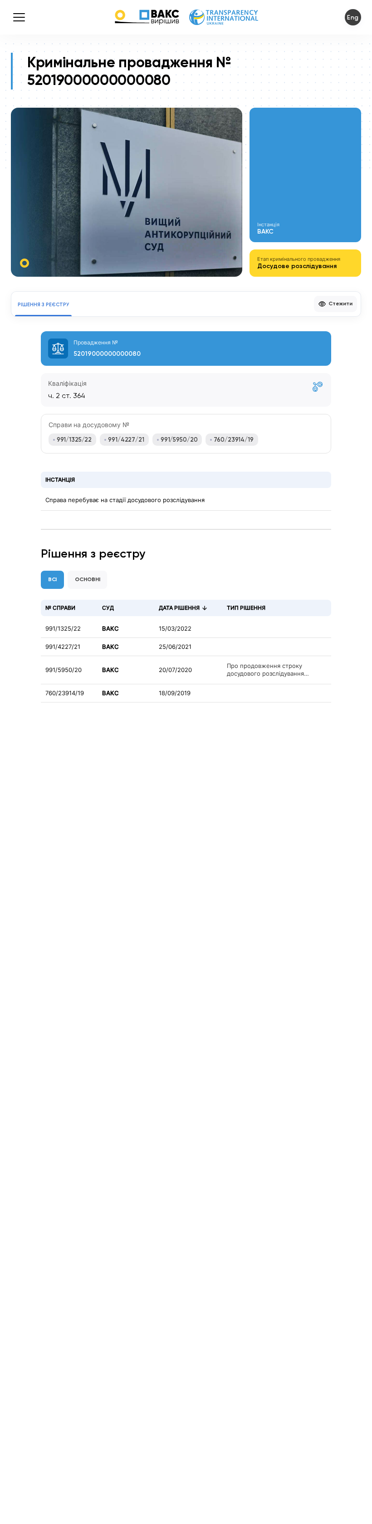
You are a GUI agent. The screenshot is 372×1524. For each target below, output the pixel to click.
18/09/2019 (175, 693)
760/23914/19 (64, 693)
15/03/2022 (175, 629)
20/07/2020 (175, 670)
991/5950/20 (63, 670)
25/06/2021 (175, 647)
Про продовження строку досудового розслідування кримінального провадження (269, 670)
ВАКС (110, 629)
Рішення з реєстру (43, 305)
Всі (52, 579)
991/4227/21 (62, 647)
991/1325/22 (63, 629)
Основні (87, 579)
